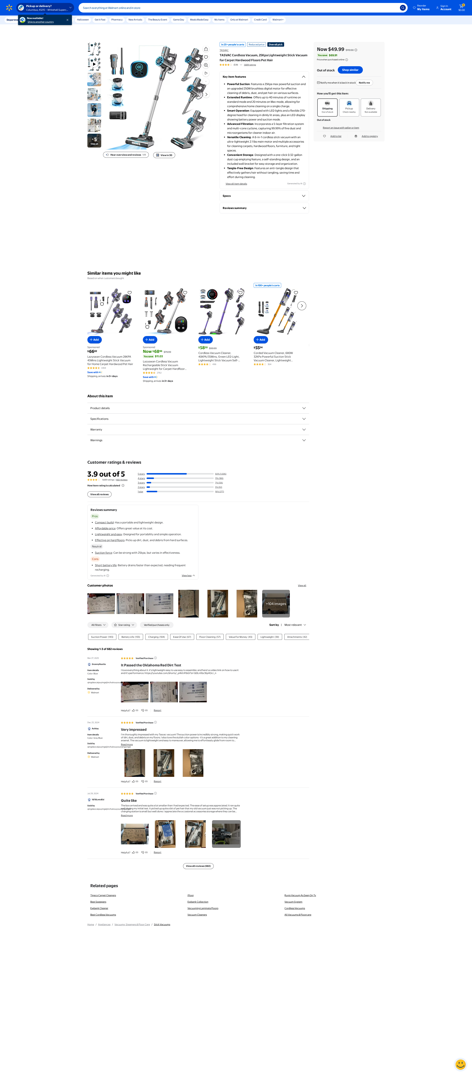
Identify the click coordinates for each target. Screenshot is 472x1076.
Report (157, 710)
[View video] (206, 73)
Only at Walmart (239, 19)
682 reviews (121, 479)
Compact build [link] (104, 522)
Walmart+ (278, 19)
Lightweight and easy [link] (108, 534)
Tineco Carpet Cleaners (103, 895)
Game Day (178, 19)
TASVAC (224, 50)
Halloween (83, 19)
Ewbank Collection (198, 901)
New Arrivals (135, 19)
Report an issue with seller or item (341, 127)
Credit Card (260, 19)
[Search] (403, 8)
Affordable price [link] (105, 528)
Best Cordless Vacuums (103, 914)
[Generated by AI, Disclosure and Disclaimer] (304, 184)
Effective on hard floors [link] (109, 540)
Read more (127, 744)
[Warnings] (304, 440)
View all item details (236, 183)
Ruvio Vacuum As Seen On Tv (300, 895)
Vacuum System (293, 901)
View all (302, 585)
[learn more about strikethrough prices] (355, 50)
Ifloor (191, 895)
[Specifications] (304, 419)
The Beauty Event (157, 19)
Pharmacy (117, 19)
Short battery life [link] (106, 565)
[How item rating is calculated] (123, 485)
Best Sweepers (98, 901)
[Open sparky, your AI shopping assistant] (460, 1064)
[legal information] (346, 59)
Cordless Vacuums (294, 908)
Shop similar (350, 70)
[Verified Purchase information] (155, 657)
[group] (238, 64)
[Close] (68, 19)
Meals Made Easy (199, 19)
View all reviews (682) (198, 865)
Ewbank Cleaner (99, 908)
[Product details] (304, 408)
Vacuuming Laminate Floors (203, 908)
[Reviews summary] (241, 64)
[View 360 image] (206, 81)
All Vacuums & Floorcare (297, 914)
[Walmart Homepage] (9, 8)
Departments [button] (14, 19)
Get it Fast (100, 19)
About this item (100, 396)
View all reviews (99, 494)
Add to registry (370, 136)
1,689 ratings (250, 65)
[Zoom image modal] (206, 65)
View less (187, 575)
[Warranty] (304, 430)
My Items (219, 19)
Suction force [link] (103, 552)
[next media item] (206, 94)
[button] (421, 8)
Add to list (335, 136)
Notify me (364, 82)
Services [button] (37, 19)
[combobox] (243, 8)
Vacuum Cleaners (197, 914)
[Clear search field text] (394, 8)
